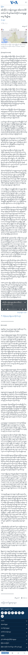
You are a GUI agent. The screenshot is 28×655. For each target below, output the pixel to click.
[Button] (24, 26)
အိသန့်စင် (3, 20)
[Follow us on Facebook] (2, 612)
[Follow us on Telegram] (15, 612)
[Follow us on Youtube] (9, 612)
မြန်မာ (2, 6)
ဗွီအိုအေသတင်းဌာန (8, 304)
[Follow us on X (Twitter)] (5, 612)
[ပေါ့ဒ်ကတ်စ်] (22, 612)
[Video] (12, 653)
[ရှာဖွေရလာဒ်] (24, 653)
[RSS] (19, 612)
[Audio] (18, 653)
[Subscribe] (2, 616)
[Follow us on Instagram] (12, 612)
